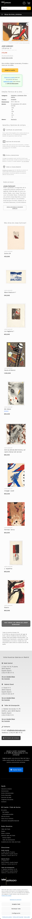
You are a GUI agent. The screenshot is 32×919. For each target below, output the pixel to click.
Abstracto (14, 119)
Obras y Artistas (5, 833)
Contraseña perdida (7, 814)
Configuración (16, 913)
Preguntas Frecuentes (7, 799)
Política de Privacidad (18, 917)
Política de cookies (7, 917)
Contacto (3, 801)
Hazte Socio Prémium (7, 818)
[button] (27, 24)
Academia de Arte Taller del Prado (10, 841)
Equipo (3, 831)
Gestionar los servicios (15, 899)
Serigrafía (13, 99)
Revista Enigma (6, 837)
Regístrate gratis (8, 81)
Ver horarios (6, 679)
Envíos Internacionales (7, 793)
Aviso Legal (27, 917)
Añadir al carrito (10, 70)
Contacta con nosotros (7, 170)
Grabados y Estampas (17, 95)
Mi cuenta (4, 810)
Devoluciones (5, 791)
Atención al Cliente (6, 788)
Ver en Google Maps (8, 677)
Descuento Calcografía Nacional (10, 820)
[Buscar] (29, 8)
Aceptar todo (16, 904)
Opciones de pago (6, 797)
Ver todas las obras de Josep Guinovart (16, 623)
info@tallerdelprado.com (16, 730)
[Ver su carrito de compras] (28, 3)
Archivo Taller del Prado (24, 42)
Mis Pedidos (5, 812)
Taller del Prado (5, 829)
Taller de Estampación (8, 839)
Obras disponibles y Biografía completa (15, 207)
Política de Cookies (6, 895)
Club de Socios (5, 816)
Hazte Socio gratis (7, 58)
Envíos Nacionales (6, 795)
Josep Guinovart (7, 46)
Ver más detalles (25, 161)
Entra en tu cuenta (9, 77)
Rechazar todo (16, 908)
